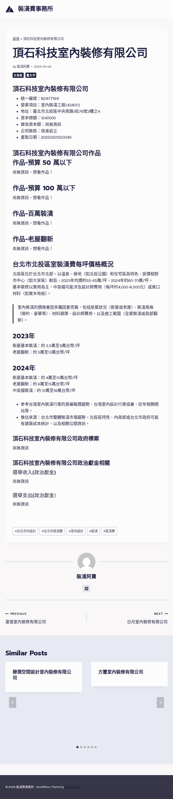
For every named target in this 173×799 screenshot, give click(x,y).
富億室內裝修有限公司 (25, 618)
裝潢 (93, 531)
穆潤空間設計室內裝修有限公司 (42, 675)
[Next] (160, 702)
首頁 (16, 39)
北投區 (18, 75)
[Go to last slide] (12, 702)
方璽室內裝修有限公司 (120, 672)
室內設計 (76, 531)
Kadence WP (73, 787)
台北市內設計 (25, 531)
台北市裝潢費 (52, 531)
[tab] (77, 747)
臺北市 (31, 75)
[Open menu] (163, 8)
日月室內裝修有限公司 (147, 618)
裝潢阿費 (23, 67)
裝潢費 (109, 531)
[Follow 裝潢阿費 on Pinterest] (86, 589)
